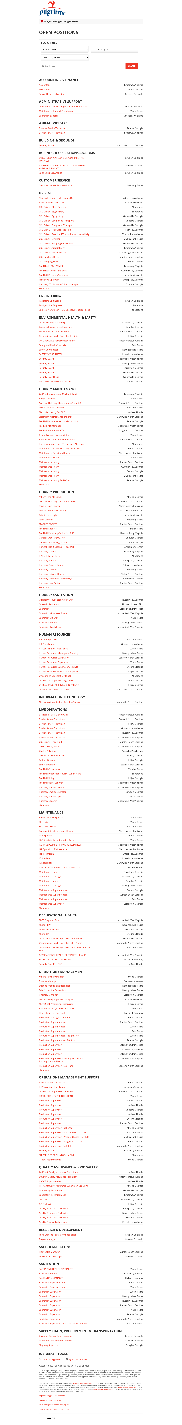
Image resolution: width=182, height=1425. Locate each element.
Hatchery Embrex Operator (52, 791)
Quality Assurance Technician (53, 1208)
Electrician (44, 822)
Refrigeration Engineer (50, 305)
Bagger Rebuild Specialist (51, 817)
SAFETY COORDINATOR (51, 354)
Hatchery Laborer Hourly (51, 574)
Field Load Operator (49, 279)
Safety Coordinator (48, 349)
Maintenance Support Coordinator (56, 111)
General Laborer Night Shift (53, 542)
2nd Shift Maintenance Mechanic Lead (58, 394)
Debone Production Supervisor (54, 985)
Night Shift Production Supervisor (56, 1003)
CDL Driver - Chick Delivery (52, 207)
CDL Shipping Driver (49, 261)
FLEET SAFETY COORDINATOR (54, 331)
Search (132, 66)
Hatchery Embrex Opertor (52, 796)
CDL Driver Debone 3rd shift (53, 252)
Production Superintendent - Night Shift (59, 1035)
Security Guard (46, 145)
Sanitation (44, 608)
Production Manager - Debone (54, 1017)
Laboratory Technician (50, 1190)
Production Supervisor (50, 1044)
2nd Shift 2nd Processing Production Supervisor (63, 106)
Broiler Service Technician (52, 132)
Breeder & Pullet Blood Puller (53, 714)
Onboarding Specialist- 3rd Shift (55, 675)
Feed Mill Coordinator (50, 769)
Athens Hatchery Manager (52, 976)
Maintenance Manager (50, 876)
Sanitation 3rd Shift (48, 617)
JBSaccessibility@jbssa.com (83, 1383)
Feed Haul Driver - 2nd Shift (52, 270)
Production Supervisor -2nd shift (55, 1146)
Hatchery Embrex (47, 560)
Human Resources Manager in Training (59, 653)
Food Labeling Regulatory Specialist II (57, 1234)
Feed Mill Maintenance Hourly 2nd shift (58, 421)
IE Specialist (45, 858)
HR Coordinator (47, 644)
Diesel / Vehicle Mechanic (51, 407)
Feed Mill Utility (46, 778)
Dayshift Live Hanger (49, 505)
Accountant (44, 84)
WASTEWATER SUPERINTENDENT (56, 381)
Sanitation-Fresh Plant (50, 627)
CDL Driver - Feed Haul (50, 741)
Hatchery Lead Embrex (50, 583)
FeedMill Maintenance (50, 425)
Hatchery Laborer (48, 569)
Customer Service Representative (55, 185)
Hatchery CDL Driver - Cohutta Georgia (58, 284)
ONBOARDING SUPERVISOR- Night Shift (59, 684)
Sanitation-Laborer (48, 115)
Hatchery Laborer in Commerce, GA (56, 578)
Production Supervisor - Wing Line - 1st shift (61, 1141)
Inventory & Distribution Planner (55, 1340)
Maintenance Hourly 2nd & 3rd (54, 480)
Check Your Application (51, 1359)
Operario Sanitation (49, 604)
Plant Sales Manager (49, 1251)
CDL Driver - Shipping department (56, 243)
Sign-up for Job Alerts (77, 1359)
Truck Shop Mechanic (50, 1159)
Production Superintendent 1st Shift (57, 1040)
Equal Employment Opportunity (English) (54, 1405)
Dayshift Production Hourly (52, 510)
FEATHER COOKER (48, 524)
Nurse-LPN (44, 933)
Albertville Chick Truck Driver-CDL (56, 198)
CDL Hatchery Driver (49, 257)
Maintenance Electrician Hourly (54, 453)
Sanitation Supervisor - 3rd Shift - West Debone (63, 1323)
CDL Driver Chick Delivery (51, 247)
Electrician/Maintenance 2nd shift (55, 416)
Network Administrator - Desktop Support (60, 702)
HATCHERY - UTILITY (49, 555)
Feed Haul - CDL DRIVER (51, 266)
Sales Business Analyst (50, 172)
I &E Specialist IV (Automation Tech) (56, 840)
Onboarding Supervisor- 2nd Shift (56, 1091)
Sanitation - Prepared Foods (53, 613)
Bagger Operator (47, 398)
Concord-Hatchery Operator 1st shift (57, 501)
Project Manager (47, 1239)
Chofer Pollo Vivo (47, 751)
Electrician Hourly (47, 826)
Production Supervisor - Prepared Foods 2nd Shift (64, 1136)
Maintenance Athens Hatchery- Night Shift (60, 448)
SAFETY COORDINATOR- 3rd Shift (55, 959)
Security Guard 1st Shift (50, 964)
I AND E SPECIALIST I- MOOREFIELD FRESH (60, 844)
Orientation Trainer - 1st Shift (54, 689)
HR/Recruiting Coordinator (52, 1087)
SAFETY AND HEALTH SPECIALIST (56, 1269)
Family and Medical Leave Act (50, 1400)
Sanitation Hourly (48, 622)
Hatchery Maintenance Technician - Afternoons (62, 444)
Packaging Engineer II (50, 300)
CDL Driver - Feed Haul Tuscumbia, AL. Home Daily (64, 234)
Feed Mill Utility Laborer (51, 782)
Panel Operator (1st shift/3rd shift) (56, 1008)
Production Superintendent (52, 1022)
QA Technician (46, 1204)
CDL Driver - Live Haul (50, 238)
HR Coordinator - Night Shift (53, 648)
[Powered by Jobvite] (46, 1419)
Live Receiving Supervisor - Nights (56, 999)
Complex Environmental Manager (56, 327)
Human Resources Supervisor (54, 657)
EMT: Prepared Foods (49, 920)
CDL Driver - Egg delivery (51, 211)
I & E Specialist (46, 835)
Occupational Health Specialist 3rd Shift (58, 336)
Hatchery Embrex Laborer (52, 787)
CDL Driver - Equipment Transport (56, 220)
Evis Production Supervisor (52, 990)
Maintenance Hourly (49, 457)
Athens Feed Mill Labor (50, 496)
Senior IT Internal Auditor (52, 94)
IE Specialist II (46, 862)
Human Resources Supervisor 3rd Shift (58, 666)
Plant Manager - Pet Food (52, 1013)
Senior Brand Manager (50, 1256)
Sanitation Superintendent (52, 1282)
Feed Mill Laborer (47, 528)
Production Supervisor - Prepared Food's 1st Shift (64, 1132)
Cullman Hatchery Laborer (52, 755)
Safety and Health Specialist (53, 345)
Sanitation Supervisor (50, 1291)
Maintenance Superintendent (53, 890)
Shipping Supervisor (49, 1345)
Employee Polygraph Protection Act (52, 1396)
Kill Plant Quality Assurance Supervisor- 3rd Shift (63, 1185)
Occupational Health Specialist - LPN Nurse (60, 942)
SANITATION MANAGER (51, 1278)
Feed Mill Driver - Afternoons (53, 275)
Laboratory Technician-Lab (52, 1194)
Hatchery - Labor (47, 551)
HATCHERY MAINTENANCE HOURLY (57, 439)
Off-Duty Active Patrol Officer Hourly (57, 340)
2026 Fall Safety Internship (52, 322)
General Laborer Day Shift (52, 537)
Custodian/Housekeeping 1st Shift (56, 599)
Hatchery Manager (48, 994)
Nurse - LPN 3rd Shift (49, 929)
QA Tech (43, 1199)
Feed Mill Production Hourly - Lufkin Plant (60, 773)
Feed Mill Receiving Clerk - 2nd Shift (56, 533)
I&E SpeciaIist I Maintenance (53, 849)
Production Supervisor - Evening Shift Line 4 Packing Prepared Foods (61, 1060)
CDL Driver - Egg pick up (51, 216)
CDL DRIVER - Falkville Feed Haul (55, 229)
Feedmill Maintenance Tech (52, 430)
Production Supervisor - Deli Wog (55, 1127)
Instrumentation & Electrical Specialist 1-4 (59, 867)
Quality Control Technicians (53, 1222)
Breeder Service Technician (52, 128)
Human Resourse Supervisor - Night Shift (60, 671)
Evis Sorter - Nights (48, 515)
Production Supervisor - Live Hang (56, 1065)
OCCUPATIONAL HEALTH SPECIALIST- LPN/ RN (63, 955)
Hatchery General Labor (51, 565)
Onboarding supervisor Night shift (56, 680)
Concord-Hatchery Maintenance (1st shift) (60, 403)
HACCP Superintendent (50, 1181)
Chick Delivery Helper (49, 746)
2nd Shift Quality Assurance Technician (58, 1172)
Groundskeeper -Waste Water (54, 435)
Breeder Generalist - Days (52, 202)
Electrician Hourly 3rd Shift (52, 412)
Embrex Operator (47, 760)
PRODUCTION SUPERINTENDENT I (56, 1096)
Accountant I (45, 89)
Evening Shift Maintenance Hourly (56, 831)
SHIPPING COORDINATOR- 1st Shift (57, 1155)
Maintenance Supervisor (51, 903)
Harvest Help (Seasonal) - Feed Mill (56, 546)
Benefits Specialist (48, 639)
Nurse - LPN (45, 924)
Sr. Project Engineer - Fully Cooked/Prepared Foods (64, 309)
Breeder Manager (48, 981)
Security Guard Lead (49, 376)
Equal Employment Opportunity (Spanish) (54, 1409)
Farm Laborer (46, 519)
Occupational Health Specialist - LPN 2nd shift (62, 938)
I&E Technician (46, 853)
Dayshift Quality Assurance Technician (58, 1176)
